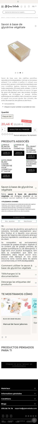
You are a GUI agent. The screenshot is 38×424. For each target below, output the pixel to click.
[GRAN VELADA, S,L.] (12, 6)
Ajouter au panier (19, 130)
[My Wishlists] (21, 6)
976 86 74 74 (7, 409)
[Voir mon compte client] (25, 6)
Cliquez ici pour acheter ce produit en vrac (19, 107)
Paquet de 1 (7, 116)
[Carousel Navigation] (19, 337)
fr (33, 6)
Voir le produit (6, 153)
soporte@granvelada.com (26, 408)
